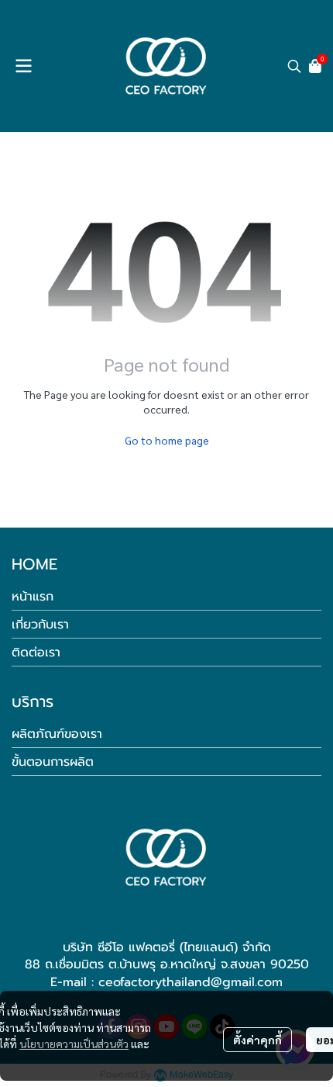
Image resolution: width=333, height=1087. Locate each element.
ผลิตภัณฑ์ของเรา (57, 734)
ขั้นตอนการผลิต (53, 762)
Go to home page (167, 440)
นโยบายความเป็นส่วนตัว (74, 1044)
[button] (294, 66)
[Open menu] (23, 65)
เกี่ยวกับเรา (40, 624)
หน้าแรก (32, 596)
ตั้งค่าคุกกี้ (257, 1040)
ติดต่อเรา (36, 652)
